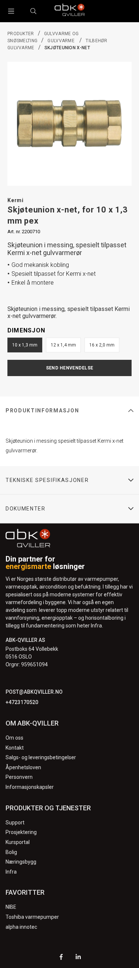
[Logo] (69, 11)
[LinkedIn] (78, 957)
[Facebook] (61, 957)
